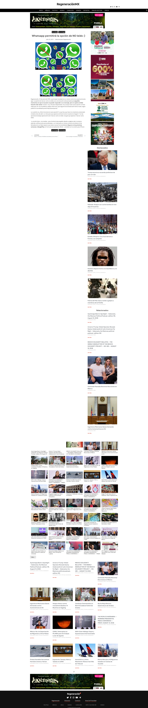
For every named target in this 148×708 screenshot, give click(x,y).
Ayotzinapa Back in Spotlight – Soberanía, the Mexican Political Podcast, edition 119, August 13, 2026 (102, 316)
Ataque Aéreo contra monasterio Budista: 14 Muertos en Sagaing (39, 467)
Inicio (41, 10)
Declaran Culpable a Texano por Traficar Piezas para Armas (39, 523)
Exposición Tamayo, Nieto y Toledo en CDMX (91, 480)
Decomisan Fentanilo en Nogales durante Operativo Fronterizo (91, 524)
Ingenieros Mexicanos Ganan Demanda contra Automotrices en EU (110, 453)
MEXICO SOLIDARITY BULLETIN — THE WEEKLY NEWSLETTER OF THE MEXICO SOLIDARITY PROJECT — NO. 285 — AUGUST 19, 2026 (74, 453)
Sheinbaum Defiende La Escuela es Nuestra (74, 494)
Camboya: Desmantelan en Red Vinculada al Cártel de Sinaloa (57, 466)
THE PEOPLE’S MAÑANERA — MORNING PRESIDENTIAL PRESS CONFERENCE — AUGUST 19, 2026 (91, 509)
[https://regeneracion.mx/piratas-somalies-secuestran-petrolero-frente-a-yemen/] (74, 476)
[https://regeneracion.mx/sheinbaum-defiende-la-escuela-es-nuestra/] (74, 490)
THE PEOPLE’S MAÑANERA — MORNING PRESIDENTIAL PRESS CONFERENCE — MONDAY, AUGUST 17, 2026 (73, 552)
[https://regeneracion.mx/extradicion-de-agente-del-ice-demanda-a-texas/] (109, 518)
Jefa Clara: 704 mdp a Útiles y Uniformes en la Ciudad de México (109, 538)
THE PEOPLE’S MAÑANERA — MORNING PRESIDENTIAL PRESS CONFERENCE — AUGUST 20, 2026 (91, 495)
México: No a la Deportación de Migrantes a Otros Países (92, 466)
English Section (97, 10)
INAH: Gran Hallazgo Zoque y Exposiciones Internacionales (38, 480)
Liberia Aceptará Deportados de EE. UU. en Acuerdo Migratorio (109, 509)
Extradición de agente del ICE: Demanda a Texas (109, 523)
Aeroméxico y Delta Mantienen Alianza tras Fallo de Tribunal (109, 480)
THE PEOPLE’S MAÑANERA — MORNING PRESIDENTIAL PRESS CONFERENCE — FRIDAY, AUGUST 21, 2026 (57, 481)
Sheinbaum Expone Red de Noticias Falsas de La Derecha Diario (56, 509)
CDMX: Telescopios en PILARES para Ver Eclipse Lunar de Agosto (109, 467)
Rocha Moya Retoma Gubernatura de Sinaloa (72, 466)
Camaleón (70, 10)
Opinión (78, 10)
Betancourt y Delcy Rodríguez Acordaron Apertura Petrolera (74, 523)
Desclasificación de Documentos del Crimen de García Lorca (56, 524)
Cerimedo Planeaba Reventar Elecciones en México (91, 452)
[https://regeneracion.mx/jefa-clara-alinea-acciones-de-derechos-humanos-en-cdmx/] (39, 533)
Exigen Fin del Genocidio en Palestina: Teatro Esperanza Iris (109, 494)
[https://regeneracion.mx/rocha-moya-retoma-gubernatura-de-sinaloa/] (74, 461)
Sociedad (55, 32)
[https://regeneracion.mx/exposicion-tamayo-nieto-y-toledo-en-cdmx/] (91, 476)
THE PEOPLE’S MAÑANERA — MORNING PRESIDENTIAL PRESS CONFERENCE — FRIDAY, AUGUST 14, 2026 (92, 552)
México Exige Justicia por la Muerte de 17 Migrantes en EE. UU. (74, 509)
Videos (107, 10)
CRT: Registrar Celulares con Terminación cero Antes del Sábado (109, 552)
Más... (33, 557)
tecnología (54, 130)
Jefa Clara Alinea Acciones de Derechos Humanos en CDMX (38, 537)
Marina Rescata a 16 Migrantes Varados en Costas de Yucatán (39, 494)
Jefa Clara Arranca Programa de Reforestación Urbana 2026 (39, 509)
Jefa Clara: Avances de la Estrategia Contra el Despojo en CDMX (92, 538)
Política (55, 10)
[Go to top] (145, 705)
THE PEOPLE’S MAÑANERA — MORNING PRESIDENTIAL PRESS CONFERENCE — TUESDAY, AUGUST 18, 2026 (73, 538)
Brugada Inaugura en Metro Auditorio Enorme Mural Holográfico (56, 495)
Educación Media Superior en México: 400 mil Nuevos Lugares (56, 552)
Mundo (62, 10)
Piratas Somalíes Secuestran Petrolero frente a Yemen (73, 480)
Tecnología (62, 32)
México (47, 10)
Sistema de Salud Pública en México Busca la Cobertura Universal (38, 552)
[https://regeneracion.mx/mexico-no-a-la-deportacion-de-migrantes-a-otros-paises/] (91, 461)
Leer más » (90, 178)
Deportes (86, 10)
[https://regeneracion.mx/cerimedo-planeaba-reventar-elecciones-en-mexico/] (91, 447)
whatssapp (62, 130)
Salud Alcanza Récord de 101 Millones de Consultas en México (56, 538)
